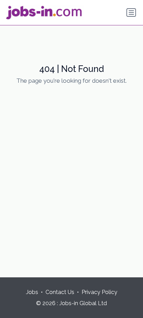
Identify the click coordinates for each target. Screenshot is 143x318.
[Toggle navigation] (131, 12)
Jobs (32, 292)
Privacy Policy (99, 292)
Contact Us (59, 292)
